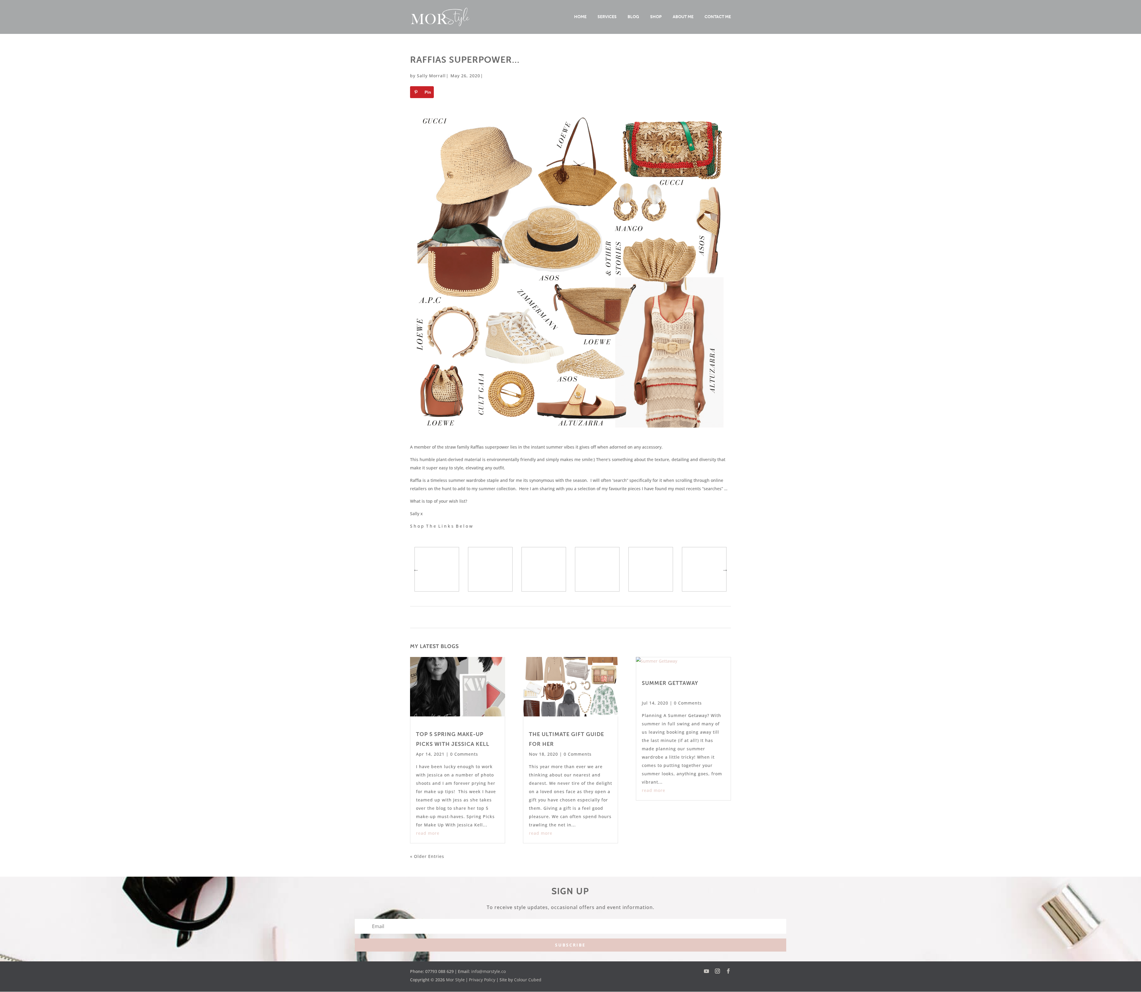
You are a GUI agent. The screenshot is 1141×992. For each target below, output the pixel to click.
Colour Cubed (527, 979)
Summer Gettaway (670, 683)
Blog (633, 17)
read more (427, 833)
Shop (656, 17)
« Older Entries (427, 856)
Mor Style (455, 979)
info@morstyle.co (488, 971)
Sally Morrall (431, 75)
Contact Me (718, 17)
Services (607, 17)
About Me (683, 17)
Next (725, 569)
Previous (416, 569)
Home (580, 17)
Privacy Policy (482, 979)
